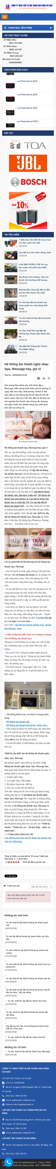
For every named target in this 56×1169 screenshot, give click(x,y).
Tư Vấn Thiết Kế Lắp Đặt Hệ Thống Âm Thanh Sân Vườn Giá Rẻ (34, 333)
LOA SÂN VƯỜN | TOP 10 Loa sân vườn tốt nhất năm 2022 (33, 266)
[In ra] (44, 378)
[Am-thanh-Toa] (28, 144)
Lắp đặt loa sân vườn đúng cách (35, 252)
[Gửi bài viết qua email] (39, 378)
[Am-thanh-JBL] (28, 163)
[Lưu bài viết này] (49, 378)
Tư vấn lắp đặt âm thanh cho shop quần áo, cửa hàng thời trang (33, 305)
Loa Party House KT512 (27, 116)
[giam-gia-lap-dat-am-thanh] (28, 210)
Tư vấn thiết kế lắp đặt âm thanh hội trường (35, 319)
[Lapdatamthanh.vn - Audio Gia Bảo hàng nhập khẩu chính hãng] (28, 6)
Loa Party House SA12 (27, 103)
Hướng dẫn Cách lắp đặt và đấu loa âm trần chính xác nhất (34, 291)
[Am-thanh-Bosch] (28, 182)
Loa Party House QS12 (27, 76)
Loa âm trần (42, 618)
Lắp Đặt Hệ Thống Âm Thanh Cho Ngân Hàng (33, 347)
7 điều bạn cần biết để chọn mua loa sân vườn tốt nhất (35, 241)
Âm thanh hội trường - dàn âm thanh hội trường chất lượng (34, 278)
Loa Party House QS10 (27, 89)
